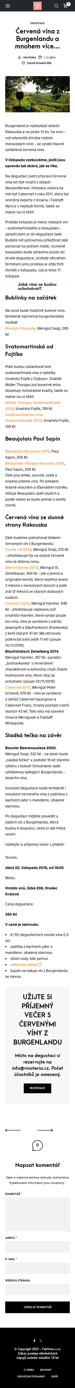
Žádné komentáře (38, 63)
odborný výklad (24, 964)
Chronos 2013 (17, 603)
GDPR (54, 1376)
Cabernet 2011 (17, 687)
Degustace (37, 23)
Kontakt (45, 1369)
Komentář (13, 1194)
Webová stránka (17, 1280)
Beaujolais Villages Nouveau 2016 (34, 463)
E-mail (11, 1259)
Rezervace (37, 1088)
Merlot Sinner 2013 (21, 567)
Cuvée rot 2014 (18, 549)
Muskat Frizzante (20, 328)
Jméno (11, 1237)
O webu (29, 1369)
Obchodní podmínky (31, 1376)
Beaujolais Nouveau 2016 (27, 451)
